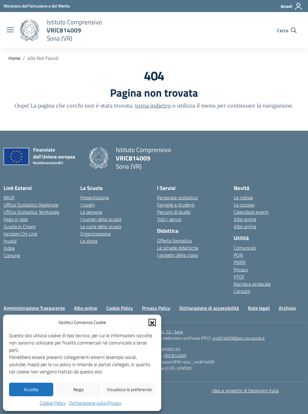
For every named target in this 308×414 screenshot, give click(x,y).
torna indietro (153, 105)
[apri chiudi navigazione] (10, 30)
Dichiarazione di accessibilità (209, 308)
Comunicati (245, 247)
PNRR (240, 262)
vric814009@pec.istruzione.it (238, 338)
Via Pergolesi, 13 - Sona (162, 331)
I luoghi (87, 204)
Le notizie (243, 197)
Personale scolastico (177, 197)
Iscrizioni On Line (20, 233)
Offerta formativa (174, 240)
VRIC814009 (175, 355)
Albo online (245, 219)
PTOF (239, 276)
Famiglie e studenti (176, 204)
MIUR (9, 197)
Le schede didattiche (177, 247)
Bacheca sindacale (252, 284)
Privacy (241, 269)
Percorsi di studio (173, 212)
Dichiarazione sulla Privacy (95, 402)
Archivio (287, 308)
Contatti (242, 291)
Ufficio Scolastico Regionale (31, 204)
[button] (152, 322)
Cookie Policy (53, 402)
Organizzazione (95, 233)
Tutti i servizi (169, 219)
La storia (88, 240)
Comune (12, 255)
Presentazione (94, 197)
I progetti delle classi (177, 255)
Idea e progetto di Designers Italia (245, 390)
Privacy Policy (156, 308)
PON (238, 255)
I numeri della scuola (100, 219)
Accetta (31, 389)
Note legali (259, 308)
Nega (78, 389)
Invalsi (10, 240)
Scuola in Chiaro (19, 226)
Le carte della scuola (100, 226)
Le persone (91, 212)
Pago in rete (16, 219)
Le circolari (244, 204)
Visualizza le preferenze (129, 389)
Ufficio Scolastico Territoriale (31, 212)
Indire (9, 248)
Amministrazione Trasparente (34, 308)
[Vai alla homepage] (29, 30)
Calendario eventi (251, 212)
